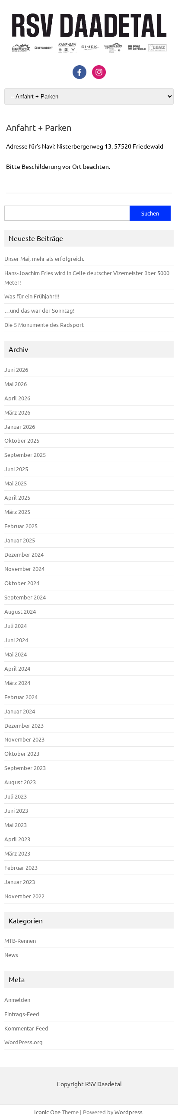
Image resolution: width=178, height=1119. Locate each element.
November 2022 (24, 896)
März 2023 (17, 853)
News (11, 954)
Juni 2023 (16, 810)
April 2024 (17, 668)
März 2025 (17, 511)
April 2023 (17, 839)
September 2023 (25, 767)
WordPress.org (23, 1042)
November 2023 (24, 739)
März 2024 (17, 682)
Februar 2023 (21, 867)
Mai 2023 (15, 824)
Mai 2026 (15, 383)
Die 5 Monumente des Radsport (44, 324)
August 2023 (20, 782)
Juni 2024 (16, 640)
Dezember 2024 (24, 554)
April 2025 (17, 497)
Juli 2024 (15, 625)
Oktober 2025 (21, 440)
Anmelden (17, 999)
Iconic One (47, 1112)
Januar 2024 (19, 711)
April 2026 (17, 398)
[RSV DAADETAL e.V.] (89, 56)
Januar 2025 (19, 540)
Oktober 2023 (21, 753)
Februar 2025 (21, 525)
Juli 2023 (15, 796)
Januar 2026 (19, 426)
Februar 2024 (21, 697)
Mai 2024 (15, 654)
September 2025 (25, 454)
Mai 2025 (15, 483)
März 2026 (17, 412)
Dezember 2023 (24, 725)
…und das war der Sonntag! (39, 310)
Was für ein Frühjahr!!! (32, 296)
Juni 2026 (16, 369)
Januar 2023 (19, 881)
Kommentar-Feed (26, 1028)
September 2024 (25, 597)
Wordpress (128, 1112)
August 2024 (20, 611)
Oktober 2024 (21, 582)
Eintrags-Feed (21, 1014)
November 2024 (24, 568)
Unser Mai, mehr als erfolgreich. (44, 258)
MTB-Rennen (20, 940)
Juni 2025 (16, 468)
